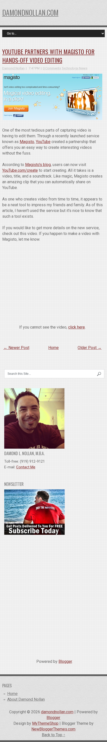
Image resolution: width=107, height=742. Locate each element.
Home (53, 347)
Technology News (74, 68)
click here (76, 327)
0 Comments (52, 68)
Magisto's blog (38, 164)
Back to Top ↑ (53, 735)
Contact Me (25, 467)
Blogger (65, 661)
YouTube (43, 141)
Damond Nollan (13, 68)
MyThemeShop (45, 723)
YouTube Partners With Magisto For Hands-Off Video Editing (48, 55)
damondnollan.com (30, 12)
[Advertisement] (53, 595)
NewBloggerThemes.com (53, 729)
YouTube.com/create (20, 170)
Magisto (27, 141)
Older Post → (90, 347)
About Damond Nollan (26, 699)
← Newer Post (16, 347)
